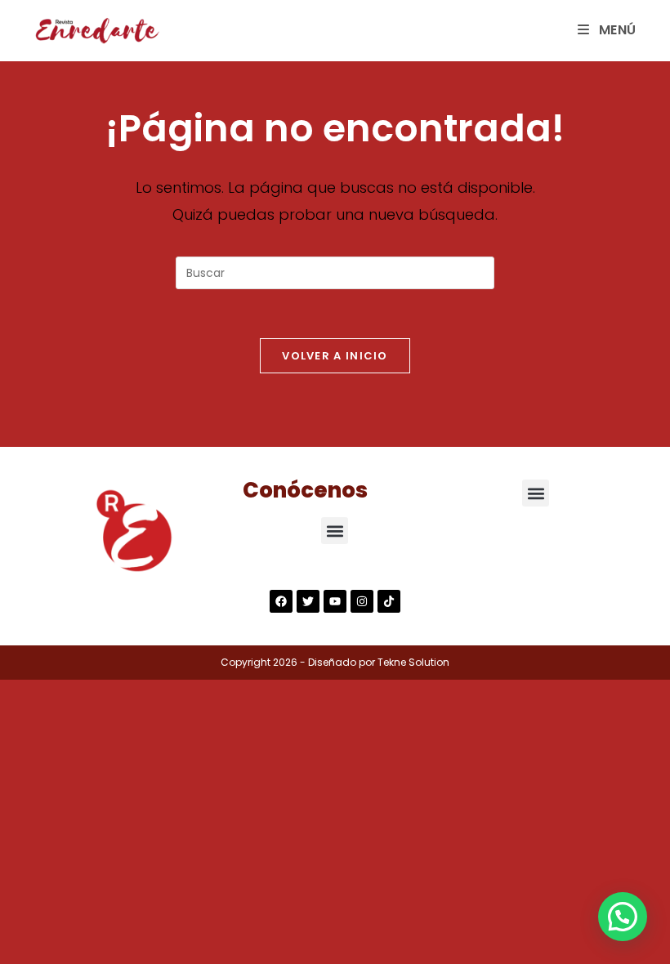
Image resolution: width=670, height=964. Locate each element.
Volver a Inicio (335, 356)
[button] (334, 530)
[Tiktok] (388, 601)
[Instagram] (362, 601)
